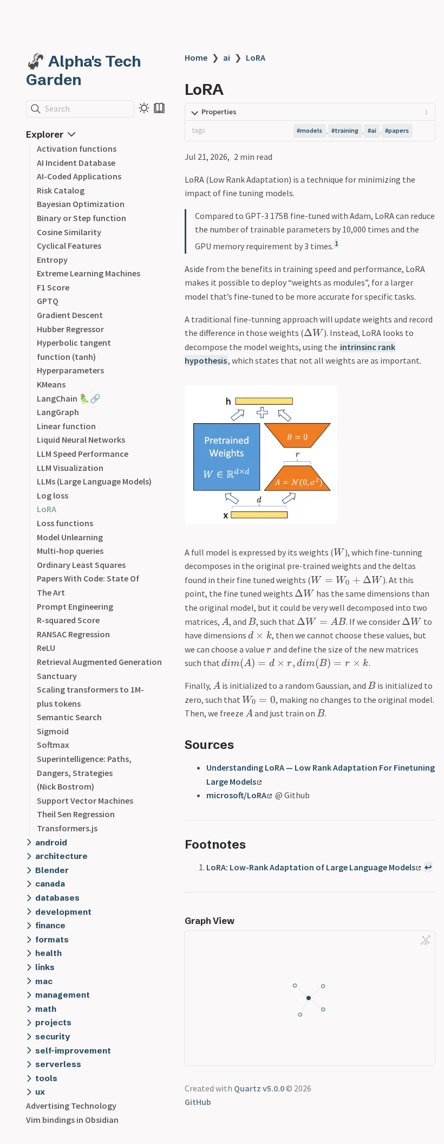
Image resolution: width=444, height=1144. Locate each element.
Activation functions (76, 148)
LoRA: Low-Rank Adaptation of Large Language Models (310, 867)
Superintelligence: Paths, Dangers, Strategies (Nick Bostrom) (84, 772)
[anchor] (244, 744)
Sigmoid (53, 731)
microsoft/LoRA (236, 795)
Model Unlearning (70, 537)
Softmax (53, 744)
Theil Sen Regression (76, 814)
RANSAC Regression (73, 634)
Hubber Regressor (70, 329)
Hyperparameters (70, 370)
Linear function (66, 426)
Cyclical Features (69, 245)
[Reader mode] (159, 108)
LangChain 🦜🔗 (69, 398)
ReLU (46, 647)
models (311, 130)
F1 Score (53, 287)
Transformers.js (67, 828)
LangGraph (58, 411)
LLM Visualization (70, 467)
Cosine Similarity (69, 232)
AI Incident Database (76, 162)
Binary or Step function (81, 217)
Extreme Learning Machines (88, 273)
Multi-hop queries (70, 550)
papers (398, 130)
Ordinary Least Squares (81, 564)
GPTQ (47, 300)
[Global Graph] (425, 940)
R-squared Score (68, 620)
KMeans (51, 384)
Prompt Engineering (75, 606)
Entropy (52, 259)
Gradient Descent (70, 314)
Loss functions (65, 523)
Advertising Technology (71, 1105)
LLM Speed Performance (82, 453)
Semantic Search (69, 717)
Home (196, 57)
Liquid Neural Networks (81, 439)
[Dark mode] (144, 108)
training (346, 130)
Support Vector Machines (85, 800)
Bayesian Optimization (81, 203)
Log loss (52, 495)
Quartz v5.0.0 (259, 1088)
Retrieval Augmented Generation (99, 661)
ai (226, 57)
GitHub (198, 1101)
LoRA (46, 508)
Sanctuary (57, 675)
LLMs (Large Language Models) (94, 481)
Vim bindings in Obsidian (72, 1119)
